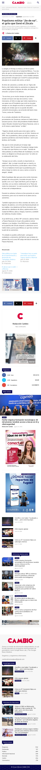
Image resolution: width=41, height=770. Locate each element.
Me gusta (36, 375)
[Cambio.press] (20, 641)
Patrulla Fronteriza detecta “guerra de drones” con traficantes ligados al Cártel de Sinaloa (26, 720)
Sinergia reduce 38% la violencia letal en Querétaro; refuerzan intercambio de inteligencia (26, 575)
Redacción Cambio (13, 33)
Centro (4, 417)
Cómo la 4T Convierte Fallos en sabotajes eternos (25, 541)
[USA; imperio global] (7, 532)
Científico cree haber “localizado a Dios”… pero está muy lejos (26, 519)
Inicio (3, 7)
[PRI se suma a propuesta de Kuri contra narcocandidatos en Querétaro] (7, 611)
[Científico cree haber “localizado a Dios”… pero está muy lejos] (7, 521)
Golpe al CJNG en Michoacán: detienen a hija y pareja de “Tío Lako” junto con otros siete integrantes (25, 709)
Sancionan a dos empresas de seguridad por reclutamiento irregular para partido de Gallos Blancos (25, 587)
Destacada (5, 535)
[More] (36, 38)
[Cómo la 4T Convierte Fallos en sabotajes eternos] (7, 543)
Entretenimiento (7, 524)
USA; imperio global (21, 529)
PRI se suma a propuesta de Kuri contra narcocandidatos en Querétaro (26, 611)
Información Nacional (11, 7)
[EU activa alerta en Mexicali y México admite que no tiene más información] (7, 599)
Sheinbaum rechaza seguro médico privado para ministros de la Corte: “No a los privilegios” (26, 730)
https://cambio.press (20, 326)
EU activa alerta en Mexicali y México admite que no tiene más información (26, 600)
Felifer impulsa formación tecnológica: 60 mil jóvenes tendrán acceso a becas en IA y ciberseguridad (20, 422)
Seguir (37, 380)
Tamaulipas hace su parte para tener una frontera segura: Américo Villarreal (28, 255)
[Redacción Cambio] (4, 33)
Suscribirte (35, 385)
